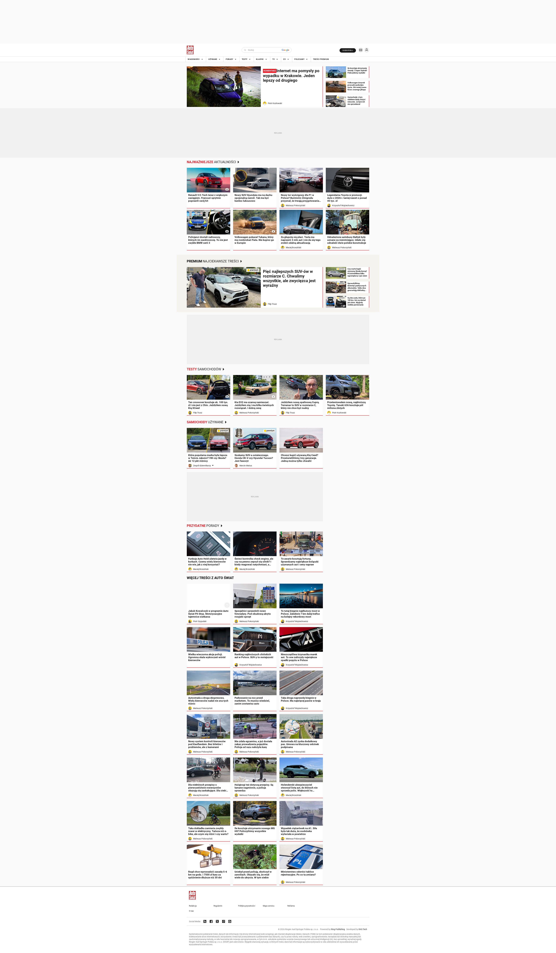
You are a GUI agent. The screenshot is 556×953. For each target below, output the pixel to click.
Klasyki (260, 59)
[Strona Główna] (190, 50)
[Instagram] (224, 921)
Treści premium (321, 59)
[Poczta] (360, 50)
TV (273, 59)
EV (284, 59)
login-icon (366, 50)
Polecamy (299, 59)
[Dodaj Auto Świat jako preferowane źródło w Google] (230, 921)
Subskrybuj (347, 50)
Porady (229, 59)
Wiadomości (194, 59)
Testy (244, 59)
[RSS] (205, 921)
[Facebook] (211, 921)
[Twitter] (217, 921)
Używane (212, 59)
